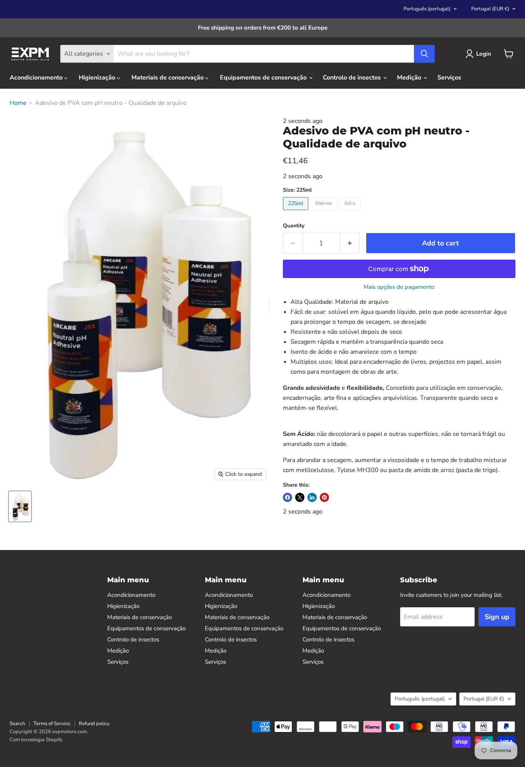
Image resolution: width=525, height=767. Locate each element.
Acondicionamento (37, 77)
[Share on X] (299, 497)
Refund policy (94, 723)
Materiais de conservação (168, 77)
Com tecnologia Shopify (36, 739)
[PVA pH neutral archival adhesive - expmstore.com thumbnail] (20, 506)
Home (18, 102)
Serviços (449, 77)
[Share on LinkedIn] (312, 497)
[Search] (424, 54)
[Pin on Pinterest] (324, 497)
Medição (410, 77)
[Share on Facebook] (287, 497)
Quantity (293, 226)
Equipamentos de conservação (264, 77)
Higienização (98, 77)
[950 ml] (324, 212)
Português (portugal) (427, 8)
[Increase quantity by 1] (350, 243)
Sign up (497, 616)
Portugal (490, 8)
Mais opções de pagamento (399, 287)
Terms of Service (51, 723)
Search (17, 723)
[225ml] (296, 212)
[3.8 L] (351, 212)
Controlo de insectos (352, 77)
